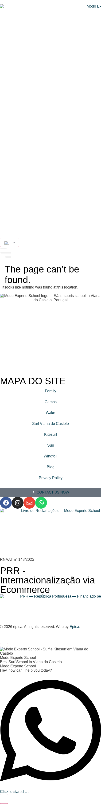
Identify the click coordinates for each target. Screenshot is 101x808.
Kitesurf (50, 434)
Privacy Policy (50, 478)
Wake (50, 413)
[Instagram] (17, 503)
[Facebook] (6, 503)
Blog (50, 467)
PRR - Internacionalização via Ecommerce (47, 580)
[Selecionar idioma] (9, 242)
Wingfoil (50, 456)
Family (50, 391)
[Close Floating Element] (4, 645)
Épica (74, 627)
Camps (51, 402)
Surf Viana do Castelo (50, 424)
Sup (50, 445)
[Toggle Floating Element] (4, 799)
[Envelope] (29, 503)
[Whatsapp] (41, 503)
